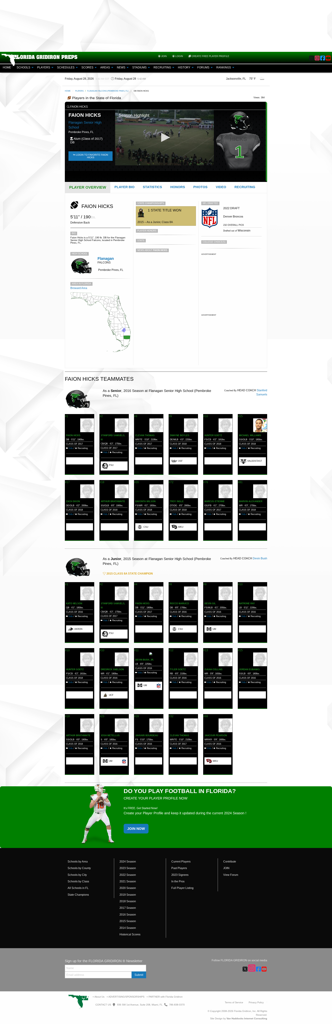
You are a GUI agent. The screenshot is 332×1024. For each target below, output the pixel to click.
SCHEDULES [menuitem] (66, 67)
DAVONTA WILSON (145, 501)
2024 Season (127, 861)
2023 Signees (179, 874)
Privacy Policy (256, 1002)
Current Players (181, 861)
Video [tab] (221, 187)
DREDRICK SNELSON (112, 669)
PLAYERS (79, 91)
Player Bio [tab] (124, 187)
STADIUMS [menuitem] (139, 67)
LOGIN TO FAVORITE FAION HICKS (91, 156)
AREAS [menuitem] (105, 67)
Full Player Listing (182, 887)
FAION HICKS (73, 435)
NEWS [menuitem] (121, 67)
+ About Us (98, 996)
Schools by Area (78, 861)
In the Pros (178, 881)
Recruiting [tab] (244, 187)
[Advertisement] (166, 26)
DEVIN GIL (210, 603)
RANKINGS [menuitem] (223, 67)
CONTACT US (103, 1004)
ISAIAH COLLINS (213, 669)
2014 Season (127, 927)
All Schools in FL (78, 887)
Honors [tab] (177, 187)
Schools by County (79, 868)
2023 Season (127, 868)
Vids (70, 448)
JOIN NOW (136, 829)
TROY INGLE (177, 501)
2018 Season (127, 901)
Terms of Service (234, 1002)
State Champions (78, 894)
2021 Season (127, 881)
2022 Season (127, 874)
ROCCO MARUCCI (179, 603)
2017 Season (127, 907)
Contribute (229, 861)
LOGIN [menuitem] (179, 56)
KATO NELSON (74, 603)
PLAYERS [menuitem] (43, 67)
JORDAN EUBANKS (249, 669)
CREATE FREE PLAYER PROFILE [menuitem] (210, 56)
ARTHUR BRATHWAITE (113, 501)
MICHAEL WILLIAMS (250, 435)
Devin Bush (260, 558)
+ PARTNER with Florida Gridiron (164, 996)
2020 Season (127, 887)
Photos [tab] (200, 187)
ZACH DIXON (73, 501)
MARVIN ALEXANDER (250, 501)
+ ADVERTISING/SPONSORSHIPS (125, 996)
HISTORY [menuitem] (184, 67)
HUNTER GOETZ (213, 435)
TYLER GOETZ (178, 669)
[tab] (87, 187)
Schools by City (77, 874)
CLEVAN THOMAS (145, 435)
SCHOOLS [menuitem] (23, 67)
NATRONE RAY (247, 603)
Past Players (179, 868)
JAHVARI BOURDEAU (146, 735)
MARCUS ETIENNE (214, 501)
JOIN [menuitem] (163, 56)
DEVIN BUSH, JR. (144, 659)
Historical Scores (129, 934)
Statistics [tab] (152, 187)
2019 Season (127, 894)
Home (68, 91)
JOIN (226, 868)
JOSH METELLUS (110, 735)
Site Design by (238, 1018)
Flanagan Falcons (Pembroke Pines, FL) (107, 91)
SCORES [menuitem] (87, 67)
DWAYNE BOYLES (179, 435)
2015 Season (127, 921)
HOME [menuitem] (7, 67)
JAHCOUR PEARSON (215, 735)
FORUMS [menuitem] (203, 67)
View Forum (230, 874)
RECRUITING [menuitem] (162, 67)
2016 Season (127, 914)
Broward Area (78, 288)
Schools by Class (78, 881)
